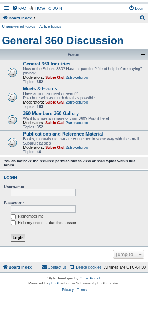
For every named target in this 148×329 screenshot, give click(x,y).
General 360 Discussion (63, 40)
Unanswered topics (19, 26)
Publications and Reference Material (63, 134)
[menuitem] (19, 8)
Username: (14, 186)
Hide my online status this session (47, 222)
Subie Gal (54, 77)
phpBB (55, 283)
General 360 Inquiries (46, 64)
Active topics (50, 26)
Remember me (30, 216)
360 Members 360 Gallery (51, 113)
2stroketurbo (77, 77)
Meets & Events (40, 88)
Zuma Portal (89, 278)
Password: (14, 203)
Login (10, 177)
